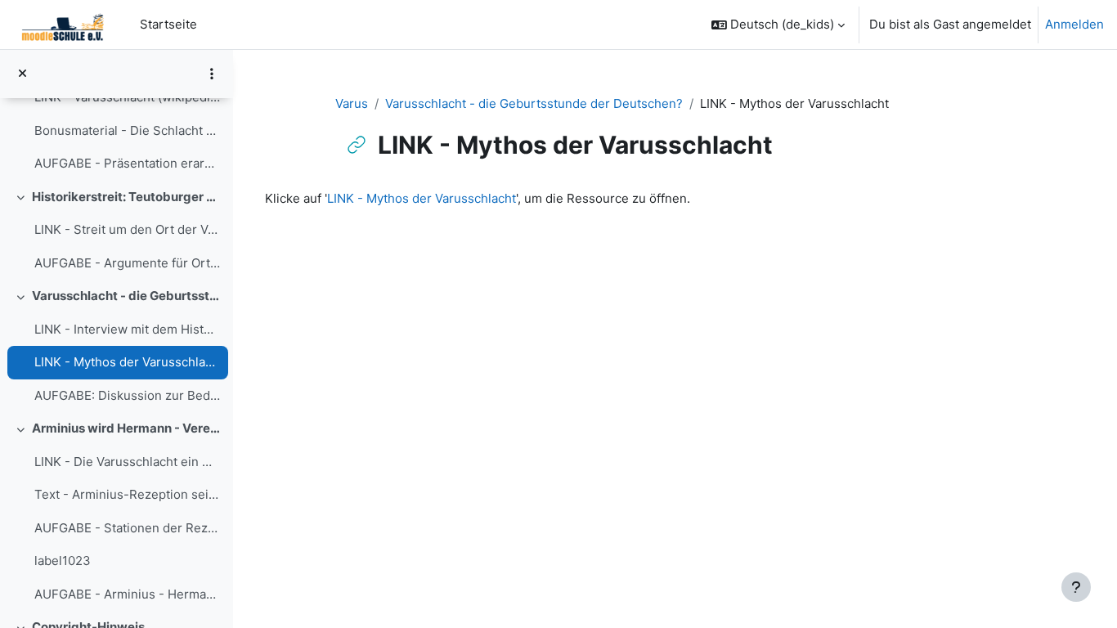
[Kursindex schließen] (22, 74)
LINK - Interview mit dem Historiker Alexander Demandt (127, 329)
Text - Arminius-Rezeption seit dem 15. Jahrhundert (127, 494)
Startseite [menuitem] (168, 24)
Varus (351, 103)
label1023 (62, 560)
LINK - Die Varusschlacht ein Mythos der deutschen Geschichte (127, 461)
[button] (778, 24)
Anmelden (1074, 24)
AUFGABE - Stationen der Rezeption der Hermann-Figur (127, 528)
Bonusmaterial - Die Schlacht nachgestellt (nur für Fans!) (127, 130)
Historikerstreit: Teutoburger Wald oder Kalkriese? (126, 196)
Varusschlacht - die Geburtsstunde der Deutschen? (126, 295)
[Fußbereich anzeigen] (1076, 587)
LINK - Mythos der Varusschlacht (127, 362)
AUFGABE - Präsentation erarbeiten (127, 163)
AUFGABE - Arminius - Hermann (127, 594)
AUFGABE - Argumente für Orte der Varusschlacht (127, 263)
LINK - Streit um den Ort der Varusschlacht (127, 229)
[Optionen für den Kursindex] (212, 73)
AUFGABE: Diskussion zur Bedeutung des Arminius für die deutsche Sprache (127, 395)
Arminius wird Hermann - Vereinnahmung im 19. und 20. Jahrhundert (126, 428)
